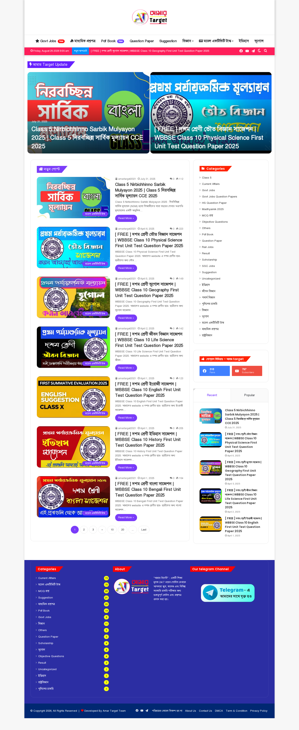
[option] (149, 112)
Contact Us (205, 710)
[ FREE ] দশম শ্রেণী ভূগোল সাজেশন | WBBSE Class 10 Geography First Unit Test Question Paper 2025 (147, 290)
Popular (249, 395)
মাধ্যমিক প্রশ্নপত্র (84, 41)
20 (122, 529)
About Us (190, 710)
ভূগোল (259, 41)
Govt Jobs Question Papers (219, 196)
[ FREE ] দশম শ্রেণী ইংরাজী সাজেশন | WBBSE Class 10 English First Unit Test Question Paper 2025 (148, 389)
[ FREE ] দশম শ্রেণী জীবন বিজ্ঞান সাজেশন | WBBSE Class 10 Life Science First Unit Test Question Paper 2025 (153, 51)
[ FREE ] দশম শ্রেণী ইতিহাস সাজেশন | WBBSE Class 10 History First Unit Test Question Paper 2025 (148, 439)
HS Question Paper (214, 203)
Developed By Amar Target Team (105, 710)
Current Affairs (211, 184)
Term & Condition (236, 710)
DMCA (219, 710)
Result (206, 253)
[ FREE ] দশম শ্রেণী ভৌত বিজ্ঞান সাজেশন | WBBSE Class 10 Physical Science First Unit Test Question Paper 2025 (208, 137)
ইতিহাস (244, 41)
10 (112, 529)
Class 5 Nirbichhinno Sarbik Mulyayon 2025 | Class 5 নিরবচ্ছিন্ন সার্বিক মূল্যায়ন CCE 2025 (87, 137)
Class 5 (207, 177)
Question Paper (142, 41)
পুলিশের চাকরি (209, 304)
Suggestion (168, 41)
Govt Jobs (51, 41)
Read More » (126, 218)
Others (206, 228)
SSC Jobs (208, 266)
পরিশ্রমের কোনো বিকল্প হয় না (167, 710)
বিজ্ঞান (186, 41)
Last (143, 529)
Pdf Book (112, 41)
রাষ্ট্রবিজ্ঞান (207, 335)
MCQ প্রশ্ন (207, 215)
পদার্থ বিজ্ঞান (208, 297)
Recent (212, 395)
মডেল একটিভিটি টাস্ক (217, 41)
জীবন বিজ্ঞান (208, 291)
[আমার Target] (149, 17)
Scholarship (209, 259)
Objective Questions (215, 222)
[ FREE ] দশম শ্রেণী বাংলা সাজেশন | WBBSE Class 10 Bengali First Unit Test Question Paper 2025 (148, 489)
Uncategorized (211, 278)
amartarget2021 (127, 179)
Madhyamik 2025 (213, 209)
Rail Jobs (208, 247)
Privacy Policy (258, 710)
